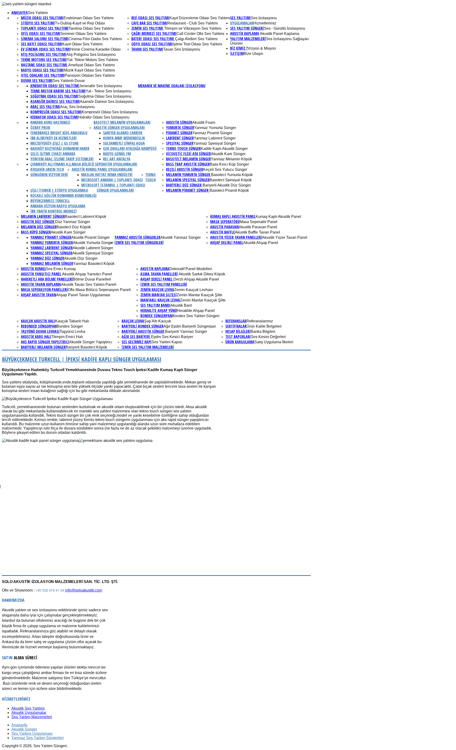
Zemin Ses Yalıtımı (147, 28)
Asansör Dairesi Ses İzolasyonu (107, 102)
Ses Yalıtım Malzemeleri (31, 717)
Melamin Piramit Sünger (187, 190)
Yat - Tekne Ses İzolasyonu (108, 91)
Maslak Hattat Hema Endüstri (107, 174)
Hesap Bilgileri (238, 331)
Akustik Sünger (179, 122)
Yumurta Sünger (180, 127)
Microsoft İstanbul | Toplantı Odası (113, 185)
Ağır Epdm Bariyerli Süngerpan (189, 326)
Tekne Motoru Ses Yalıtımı (44, 59)
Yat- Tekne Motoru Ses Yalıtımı (92, 60)
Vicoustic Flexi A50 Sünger (188, 153)
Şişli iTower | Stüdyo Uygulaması (59, 190)
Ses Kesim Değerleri (268, 337)
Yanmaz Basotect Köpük (93, 264)
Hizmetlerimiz (264, 23)
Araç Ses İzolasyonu (77, 107)
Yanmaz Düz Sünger (47, 258)
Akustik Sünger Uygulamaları (119, 127)
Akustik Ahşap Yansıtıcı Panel (86, 274)
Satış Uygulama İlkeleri (273, 342)
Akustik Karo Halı (36, 336)
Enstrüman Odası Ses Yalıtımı (88, 18)
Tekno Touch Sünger (183, 148)
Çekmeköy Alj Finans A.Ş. (51, 164)
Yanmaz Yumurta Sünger (215, 128)
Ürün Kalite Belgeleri (264, 326)
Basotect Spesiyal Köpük (230, 180)
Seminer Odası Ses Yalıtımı (83, 34)
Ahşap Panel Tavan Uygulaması (83, 295)
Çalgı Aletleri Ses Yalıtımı (196, 39)
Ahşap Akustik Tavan (38, 294)
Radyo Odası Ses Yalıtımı (42, 70)
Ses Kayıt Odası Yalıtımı (41, 44)
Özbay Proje (40, 127)
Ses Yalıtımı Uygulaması (31, 733)
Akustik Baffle (222, 232)
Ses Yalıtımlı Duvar (69, 81)
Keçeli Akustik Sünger (184, 169)
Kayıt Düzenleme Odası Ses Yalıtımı (199, 18)
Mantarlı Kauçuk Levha (160, 300)
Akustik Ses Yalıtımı (28, 708)
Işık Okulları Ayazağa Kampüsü (130, 148)
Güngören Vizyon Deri (49, 174)
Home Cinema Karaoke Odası (95, 49)
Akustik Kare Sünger (228, 154)
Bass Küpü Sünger (36, 232)
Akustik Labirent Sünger (93, 248)
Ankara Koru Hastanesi (50, 122)
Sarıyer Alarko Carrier (122, 132)
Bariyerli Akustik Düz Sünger (227, 185)
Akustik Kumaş (33, 268)
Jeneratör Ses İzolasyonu (100, 86)
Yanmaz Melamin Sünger (51, 263)
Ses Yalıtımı (38, 13)
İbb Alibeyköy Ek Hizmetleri (53, 138)
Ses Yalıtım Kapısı (167, 342)
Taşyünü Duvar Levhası (40, 331)
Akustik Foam (203, 122)
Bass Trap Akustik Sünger (188, 164)
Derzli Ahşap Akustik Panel (196, 279)
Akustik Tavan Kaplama (41, 284)
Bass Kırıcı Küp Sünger (229, 164)
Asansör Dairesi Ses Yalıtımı (55, 101)
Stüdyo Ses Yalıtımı (38, 23)
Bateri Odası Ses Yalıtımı (153, 38)
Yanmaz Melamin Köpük (231, 159)
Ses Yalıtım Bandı (155, 305)
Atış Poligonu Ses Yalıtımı (43, 54)
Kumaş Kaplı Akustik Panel (233, 216)
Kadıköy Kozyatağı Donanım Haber (59, 148)
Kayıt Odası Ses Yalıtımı (82, 44)
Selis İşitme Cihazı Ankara (52, 153)
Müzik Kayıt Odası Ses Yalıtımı (89, 70)
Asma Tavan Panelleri (159, 274)
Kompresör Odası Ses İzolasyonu (110, 112)
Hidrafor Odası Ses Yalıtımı (54, 117)
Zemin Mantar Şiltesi (158, 294)
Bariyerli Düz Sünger (184, 185)
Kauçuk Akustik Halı (38, 321)
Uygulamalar (241, 23)
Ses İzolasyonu (264, 18)
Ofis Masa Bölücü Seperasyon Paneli (99, 290)
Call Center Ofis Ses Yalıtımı (200, 34)
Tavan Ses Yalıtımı (147, 49)
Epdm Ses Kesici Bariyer (172, 337)
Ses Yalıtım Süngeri (247, 28)
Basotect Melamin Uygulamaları (122, 122)
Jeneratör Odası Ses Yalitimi (54, 85)
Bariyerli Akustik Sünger (143, 331)
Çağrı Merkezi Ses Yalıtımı (153, 33)
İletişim (237, 53)
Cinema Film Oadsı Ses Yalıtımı (95, 39)
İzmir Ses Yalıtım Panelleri (163, 284)
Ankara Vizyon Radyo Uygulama (57, 206)
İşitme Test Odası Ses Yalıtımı (197, 44)
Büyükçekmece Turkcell (50, 200)
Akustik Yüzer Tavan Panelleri (236, 237)
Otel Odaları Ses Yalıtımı (43, 75)
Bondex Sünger (70, 326)
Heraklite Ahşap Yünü (158, 310)
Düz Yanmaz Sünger (72, 222)
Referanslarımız (259, 321)
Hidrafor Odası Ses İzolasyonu (103, 117)
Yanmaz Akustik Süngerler (137, 237)
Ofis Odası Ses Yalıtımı (40, 33)
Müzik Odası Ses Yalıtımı (42, 17)
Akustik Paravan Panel (258, 227)
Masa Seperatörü (225, 221)
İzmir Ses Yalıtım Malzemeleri (148, 347)
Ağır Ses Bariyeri (136, 336)
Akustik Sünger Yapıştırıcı (90, 342)
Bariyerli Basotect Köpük (86, 347)
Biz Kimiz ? (239, 48)
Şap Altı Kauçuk (157, 321)
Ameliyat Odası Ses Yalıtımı (91, 65)
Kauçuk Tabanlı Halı (72, 321)
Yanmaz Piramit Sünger (212, 133)
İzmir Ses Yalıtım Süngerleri (139, 242)
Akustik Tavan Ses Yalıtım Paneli (88, 284)
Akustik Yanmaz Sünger (180, 237)
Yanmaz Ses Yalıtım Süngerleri (37, 738)
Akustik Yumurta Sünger (93, 243)
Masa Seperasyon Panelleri (44, 289)
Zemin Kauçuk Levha (157, 289)
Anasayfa (19, 12)
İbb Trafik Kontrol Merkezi (53, 211)
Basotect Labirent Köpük (85, 217)
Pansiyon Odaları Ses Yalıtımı (90, 75)
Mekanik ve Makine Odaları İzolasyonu (171, 85)
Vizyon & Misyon (262, 48)
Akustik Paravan (224, 226)
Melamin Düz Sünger (38, 226)
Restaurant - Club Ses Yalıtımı (192, 23)
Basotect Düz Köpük (73, 227)
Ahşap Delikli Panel (226, 242)
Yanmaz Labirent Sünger (215, 138)
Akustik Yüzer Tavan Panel (284, 237)
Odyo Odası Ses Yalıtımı (151, 44)
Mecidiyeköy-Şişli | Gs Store (54, 143)
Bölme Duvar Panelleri (92, 279)
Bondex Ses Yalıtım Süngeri (195, 316)
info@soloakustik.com (83, 590)
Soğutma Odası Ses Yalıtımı (54, 96)
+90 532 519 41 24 (50, 590)
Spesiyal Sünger (179, 143)
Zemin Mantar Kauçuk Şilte (199, 295)
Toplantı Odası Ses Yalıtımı (45, 28)
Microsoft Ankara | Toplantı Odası (112, 179)
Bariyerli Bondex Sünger (142, 326)
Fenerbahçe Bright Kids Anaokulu (58, 132)
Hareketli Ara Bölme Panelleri (47, 279)
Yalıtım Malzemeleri (248, 38)
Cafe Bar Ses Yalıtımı (149, 23)
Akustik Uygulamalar (28, 713)
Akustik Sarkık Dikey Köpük (201, 274)
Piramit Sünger (179, 132)
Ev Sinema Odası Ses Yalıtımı (45, 49)
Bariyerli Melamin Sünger (43, 347)
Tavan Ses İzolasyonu (181, 49)
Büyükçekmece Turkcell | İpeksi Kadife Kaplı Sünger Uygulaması (81, 359)
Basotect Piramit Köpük (229, 190)
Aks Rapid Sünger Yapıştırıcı (45, 341)
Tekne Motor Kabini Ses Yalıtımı (58, 91)
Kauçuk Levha (133, 321)
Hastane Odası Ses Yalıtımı (44, 64)
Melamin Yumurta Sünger (188, 174)
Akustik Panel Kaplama (279, 34)
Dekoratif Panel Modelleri (190, 269)
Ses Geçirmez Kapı (137, 341)
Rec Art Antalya (116, 159)
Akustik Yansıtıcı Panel (41, 274)
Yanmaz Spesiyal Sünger (214, 143)
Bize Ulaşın (253, 54)
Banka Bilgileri (263, 332)
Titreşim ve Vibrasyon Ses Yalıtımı (192, 28)
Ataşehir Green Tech (47, 169)
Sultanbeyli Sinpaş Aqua (124, 143)
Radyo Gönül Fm (117, 153)
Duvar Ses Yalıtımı (37, 80)
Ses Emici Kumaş (61, 269)
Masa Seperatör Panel (258, 222)
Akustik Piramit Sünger (90, 237)
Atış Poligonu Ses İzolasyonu (91, 55)
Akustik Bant (181, 305)
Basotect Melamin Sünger (188, 159)
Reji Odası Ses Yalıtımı (150, 17)
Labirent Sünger (180, 138)
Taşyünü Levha (72, 332)
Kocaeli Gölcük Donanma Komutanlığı (63, 195)
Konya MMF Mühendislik (124, 138)
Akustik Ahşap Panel (260, 243)
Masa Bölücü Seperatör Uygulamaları (104, 164)
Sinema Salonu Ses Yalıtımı (44, 38)
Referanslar (235, 321)
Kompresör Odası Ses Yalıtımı (56, 112)
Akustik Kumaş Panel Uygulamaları (102, 169)
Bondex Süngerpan (156, 315)
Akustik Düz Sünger (81, 258)
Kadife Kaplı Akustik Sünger (224, 149)
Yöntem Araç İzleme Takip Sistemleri (62, 159)
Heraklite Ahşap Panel (196, 311)
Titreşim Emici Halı (67, 337)
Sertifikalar (236, 326)
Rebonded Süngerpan (39, 326)
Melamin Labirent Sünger (43, 216)
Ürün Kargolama (239, 341)
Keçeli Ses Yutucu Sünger (225, 169)
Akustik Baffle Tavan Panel (257, 232)
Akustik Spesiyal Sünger (93, 253)
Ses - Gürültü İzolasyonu (284, 28)
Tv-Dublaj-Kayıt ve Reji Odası (80, 23)
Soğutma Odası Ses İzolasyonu (104, 96)
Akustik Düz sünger (38, 221)
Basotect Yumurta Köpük (232, 175)
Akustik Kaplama (244, 33)
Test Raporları (238, 336)
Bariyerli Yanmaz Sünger (186, 332)
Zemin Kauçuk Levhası (193, 290)
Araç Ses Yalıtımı (45, 106)
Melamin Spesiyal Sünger (187, 179)
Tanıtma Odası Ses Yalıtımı (91, 28)
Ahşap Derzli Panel (156, 279)
